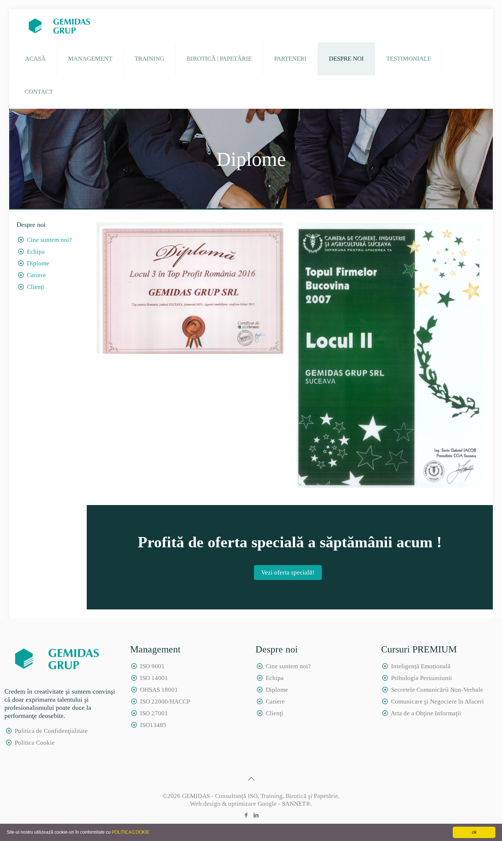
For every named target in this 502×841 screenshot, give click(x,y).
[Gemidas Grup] (57, 25)
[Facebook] (246, 815)
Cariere (36, 275)
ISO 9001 (152, 666)
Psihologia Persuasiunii (421, 677)
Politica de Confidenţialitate (51, 730)
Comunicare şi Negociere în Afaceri (437, 701)
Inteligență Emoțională (421, 666)
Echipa (36, 251)
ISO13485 (153, 725)
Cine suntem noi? (49, 239)
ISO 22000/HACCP (165, 701)
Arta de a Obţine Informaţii (426, 713)
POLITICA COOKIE (130, 832)
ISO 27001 (154, 713)
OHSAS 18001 (159, 689)
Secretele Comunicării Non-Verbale (437, 689)
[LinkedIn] (256, 815)
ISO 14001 (154, 677)
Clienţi (35, 286)
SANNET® (296, 803)
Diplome (38, 263)
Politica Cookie (35, 742)
